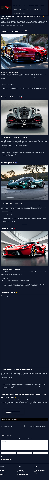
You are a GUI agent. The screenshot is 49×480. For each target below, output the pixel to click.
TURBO (21, 2)
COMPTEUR (42, 5)
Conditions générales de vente (39, 470)
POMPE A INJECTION (35, 2)
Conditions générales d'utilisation (40, 469)
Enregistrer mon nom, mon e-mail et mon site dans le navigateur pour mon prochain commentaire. (17, 456)
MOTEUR (19, 5)
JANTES (24, 5)
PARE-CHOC (42, 2)
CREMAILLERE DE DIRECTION (33, 5)
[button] (42, 10)
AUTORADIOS (35, 9)
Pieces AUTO (15, 2)
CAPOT (30, 9)
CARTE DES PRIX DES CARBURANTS (19, 13)
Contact (35, 466)
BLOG (41, 9)
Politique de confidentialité (39, 473)
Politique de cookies (38, 471)
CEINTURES (15, 9)
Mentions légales (37, 467)
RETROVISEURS (26, 2)
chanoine (1, 469)
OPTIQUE (15, 5)
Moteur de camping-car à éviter (22, 474)
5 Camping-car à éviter (21, 471)
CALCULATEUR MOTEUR (23, 9)
